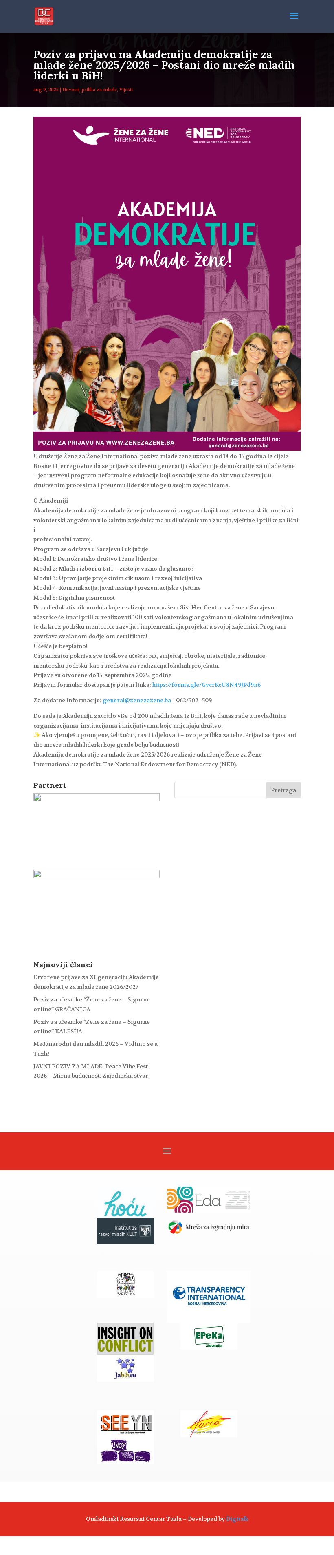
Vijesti (126, 90)
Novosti (70, 90)
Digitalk (237, 1518)
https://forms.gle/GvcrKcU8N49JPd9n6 (206, 684)
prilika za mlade (99, 90)
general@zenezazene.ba (137, 700)
